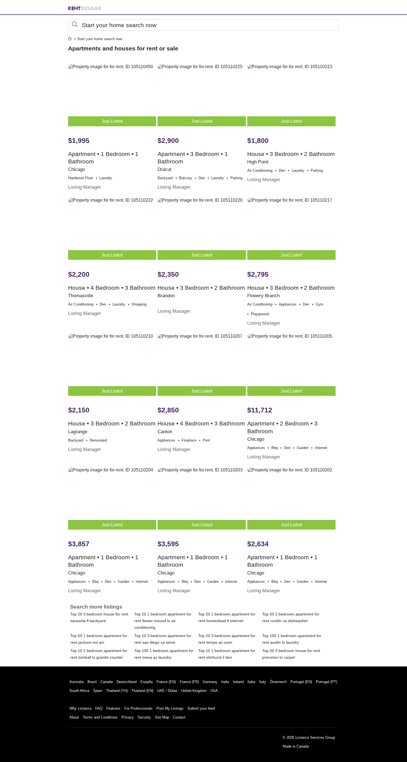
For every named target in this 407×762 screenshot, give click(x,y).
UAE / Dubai (167, 691)
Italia (251, 682)
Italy (262, 682)
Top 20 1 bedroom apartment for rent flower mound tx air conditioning (162, 621)
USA (214, 691)
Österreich (278, 682)
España (146, 682)
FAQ (98, 708)
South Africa (79, 691)
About (74, 717)
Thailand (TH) (117, 691)
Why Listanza (80, 708)
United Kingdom (194, 691)
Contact (179, 717)
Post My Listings (170, 708)
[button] (203, 25)
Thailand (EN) (142, 691)
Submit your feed (201, 708)
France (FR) (189, 682)
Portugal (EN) (301, 682)
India (225, 682)
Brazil (92, 682)
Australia (76, 682)
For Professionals (138, 708)
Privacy (128, 717)
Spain (97, 691)
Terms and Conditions (100, 717)
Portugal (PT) (326, 682)
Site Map (162, 717)
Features (113, 708)
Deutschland (126, 682)
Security (144, 717)
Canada (107, 682)
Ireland (238, 682)
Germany (210, 682)
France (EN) (166, 682)
